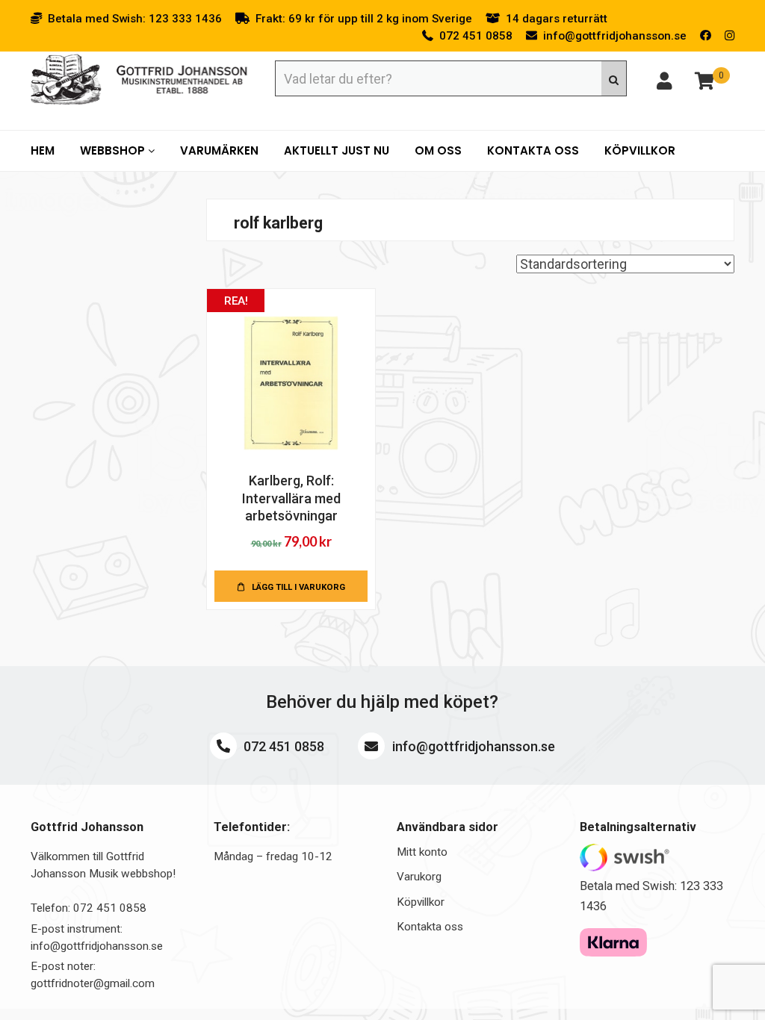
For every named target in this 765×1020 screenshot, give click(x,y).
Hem (43, 150)
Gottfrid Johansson (139, 80)
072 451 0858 (282, 746)
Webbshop (114, 150)
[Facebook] (705, 36)
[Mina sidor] (664, 83)
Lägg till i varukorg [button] (298, 587)
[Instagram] (729, 36)
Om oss (438, 150)
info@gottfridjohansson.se (472, 746)
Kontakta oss (533, 150)
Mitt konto (422, 852)
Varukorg (419, 876)
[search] (613, 78)
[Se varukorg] (704, 83)
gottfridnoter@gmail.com (93, 983)
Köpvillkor (639, 150)
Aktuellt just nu (336, 150)
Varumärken (219, 150)
